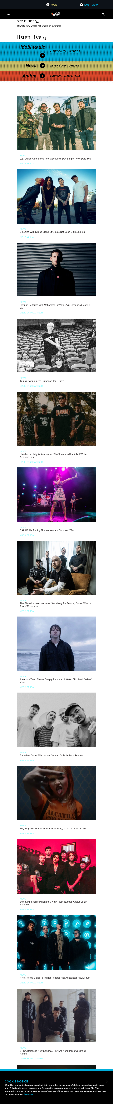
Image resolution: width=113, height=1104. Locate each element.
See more (28, 1094)
